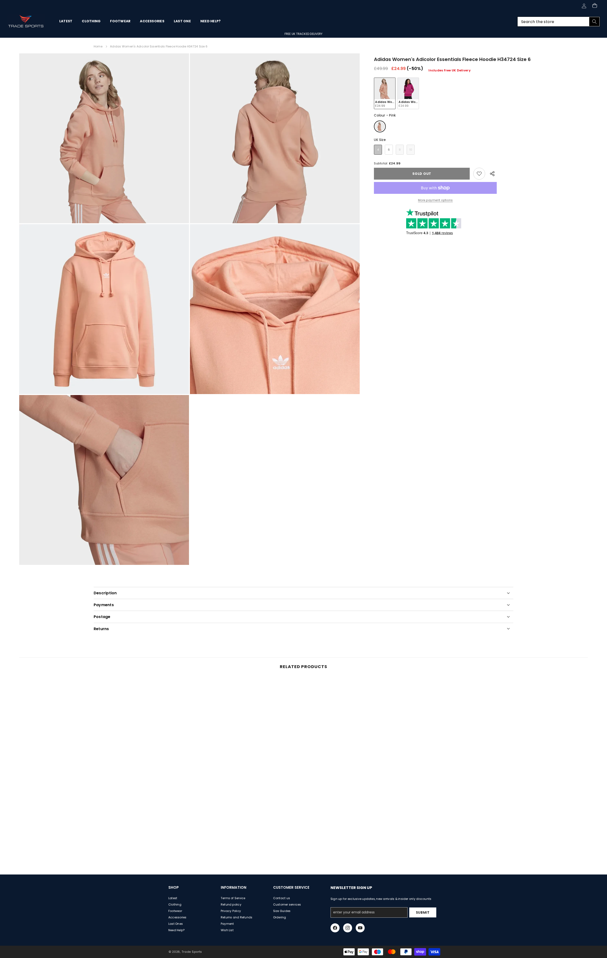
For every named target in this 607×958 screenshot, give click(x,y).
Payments (104, 605)
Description (105, 593)
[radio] (384, 93)
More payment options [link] (435, 200)
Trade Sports (192, 952)
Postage (102, 616)
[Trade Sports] (26, 21)
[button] (594, 5)
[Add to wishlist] (479, 174)
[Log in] (584, 6)
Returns (101, 629)
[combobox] (559, 21)
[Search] (594, 21)
